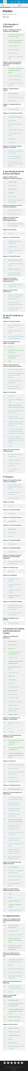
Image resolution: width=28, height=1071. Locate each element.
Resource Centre (14, 1068)
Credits (15, 1)
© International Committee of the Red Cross (14, 1067)
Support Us (14, 1070)
